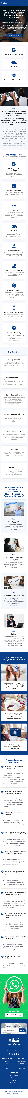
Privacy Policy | (7, 1091)
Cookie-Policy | (10, 1093)
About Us (7, 1061)
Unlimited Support (21, 1068)
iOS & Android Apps (14, 1075)
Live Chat (21, 1066)
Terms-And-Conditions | (17, 1091)
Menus (7, 1063)
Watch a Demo (14, 1077)
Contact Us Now (14, 35)
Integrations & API (14, 1082)
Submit (22, 1030)
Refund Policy (17, 1093)
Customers (14, 1080)
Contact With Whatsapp (14, 1015)
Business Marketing (21, 1061)
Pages (7, 1066)
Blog (7, 1068)
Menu (24, 2)
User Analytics (21, 1063)
